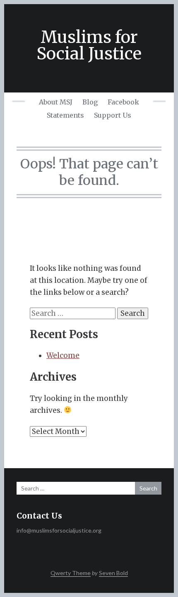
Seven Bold (113, 572)
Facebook (123, 102)
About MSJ (55, 102)
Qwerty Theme (71, 572)
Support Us (112, 115)
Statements (65, 115)
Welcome (62, 355)
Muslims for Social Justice (89, 45)
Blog (90, 102)
